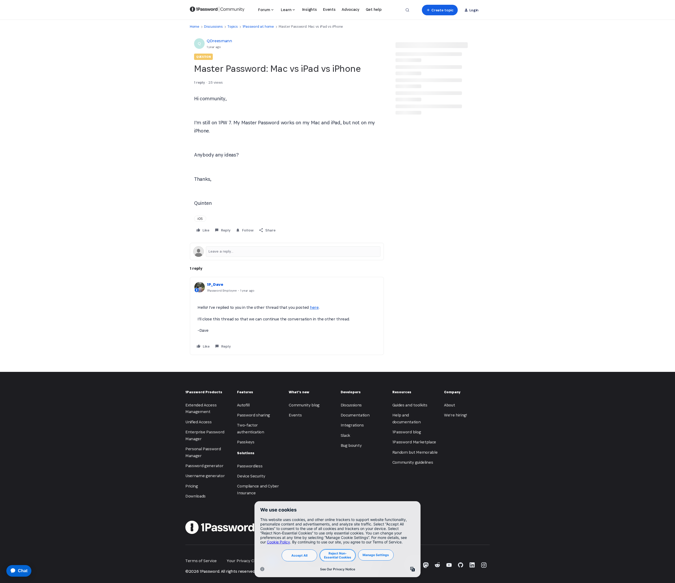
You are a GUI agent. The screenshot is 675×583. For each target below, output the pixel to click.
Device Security (251, 476)
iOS (200, 218)
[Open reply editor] (287, 251)
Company (452, 392)
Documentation (355, 415)
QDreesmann (219, 41)
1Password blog (406, 432)
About (449, 405)
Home (194, 26)
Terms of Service (201, 560)
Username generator (205, 475)
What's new (299, 392)
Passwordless (249, 466)
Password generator (204, 465)
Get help (373, 9)
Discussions (213, 26)
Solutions (245, 453)
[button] (439, 10)
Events (329, 9)
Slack (345, 435)
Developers (351, 392)
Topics (233, 26)
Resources (401, 392)
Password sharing (253, 415)
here (314, 307)
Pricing (191, 486)
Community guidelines (412, 462)
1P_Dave (215, 284)
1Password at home (258, 26)
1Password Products (203, 392)
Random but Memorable (415, 452)
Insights (309, 9)
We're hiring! (455, 415)
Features (245, 392)
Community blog (304, 405)
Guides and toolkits (409, 405)
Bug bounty (351, 445)
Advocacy (350, 9)
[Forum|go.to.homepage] (217, 10)
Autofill (243, 405)
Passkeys (245, 442)
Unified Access (198, 422)
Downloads (195, 496)
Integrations (352, 425)
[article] (286, 315)
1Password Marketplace (414, 442)
